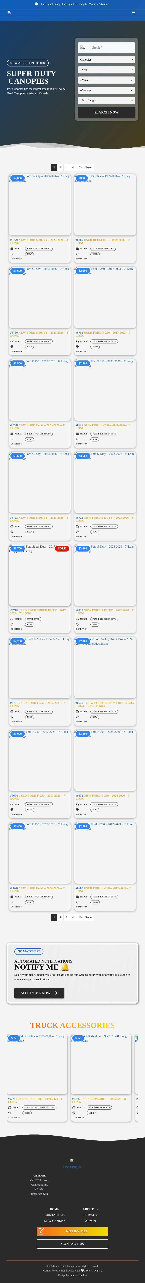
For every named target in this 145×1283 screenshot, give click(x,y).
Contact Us (55, 1215)
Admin (90, 1220)
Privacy (90, 1215)
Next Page (85, 167)
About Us (90, 1209)
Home (54, 1209)
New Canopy (54, 1220)
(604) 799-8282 (39, 1193)
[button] (72, 1244)
